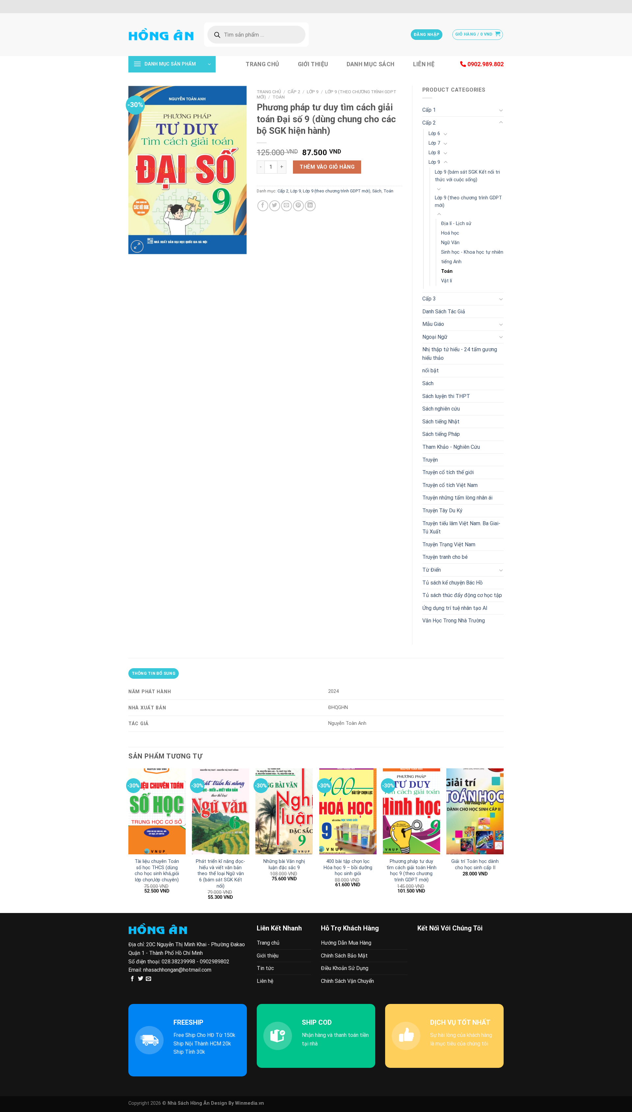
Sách (377, 190)
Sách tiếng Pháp (441, 434)
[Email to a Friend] (286, 205)
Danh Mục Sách (371, 64)
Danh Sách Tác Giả (443, 311)
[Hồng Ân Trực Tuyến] (161, 35)
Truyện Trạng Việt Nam (448, 544)
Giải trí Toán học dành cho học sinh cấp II (475, 864)
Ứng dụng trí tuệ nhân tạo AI (454, 608)
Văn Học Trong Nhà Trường (453, 620)
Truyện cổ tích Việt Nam (450, 485)
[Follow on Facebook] (132, 979)
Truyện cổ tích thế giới (448, 472)
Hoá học (450, 233)
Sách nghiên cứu (441, 409)
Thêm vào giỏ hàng (327, 167)
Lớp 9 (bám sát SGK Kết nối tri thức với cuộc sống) (467, 176)
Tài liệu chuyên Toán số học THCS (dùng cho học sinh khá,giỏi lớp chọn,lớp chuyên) (157, 871)
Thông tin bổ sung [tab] (153, 673)
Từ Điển (431, 570)
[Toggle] (501, 110)
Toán (279, 97)
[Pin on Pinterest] (298, 205)
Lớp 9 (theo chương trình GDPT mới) (336, 190)
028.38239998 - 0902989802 (195, 961)
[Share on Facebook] (262, 205)
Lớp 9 (313, 91)
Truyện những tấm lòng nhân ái (457, 498)
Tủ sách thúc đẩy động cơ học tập (462, 595)
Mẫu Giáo (433, 324)
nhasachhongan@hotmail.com (177, 970)
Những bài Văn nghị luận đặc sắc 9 (284, 864)
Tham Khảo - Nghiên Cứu (451, 447)
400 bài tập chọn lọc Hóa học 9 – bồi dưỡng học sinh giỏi (348, 867)
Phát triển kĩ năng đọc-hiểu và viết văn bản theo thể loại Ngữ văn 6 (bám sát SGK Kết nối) (220, 874)
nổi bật (430, 370)
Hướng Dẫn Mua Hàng (346, 943)
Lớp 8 (434, 153)
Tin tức (265, 968)
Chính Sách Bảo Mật (344, 956)
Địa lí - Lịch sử (456, 223)
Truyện (430, 460)
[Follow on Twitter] (140, 979)
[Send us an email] (148, 979)
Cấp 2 (294, 91)
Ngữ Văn (450, 242)
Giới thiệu (313, 64)
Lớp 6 (434, 133)
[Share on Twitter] (274, 205)
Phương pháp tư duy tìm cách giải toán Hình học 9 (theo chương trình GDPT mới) (411, 871)
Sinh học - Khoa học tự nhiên (472, 252)
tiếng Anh (451, 262)
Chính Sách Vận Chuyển (347, 981)
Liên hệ (423, 64)
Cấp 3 (429, 299)
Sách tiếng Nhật (441, 421)
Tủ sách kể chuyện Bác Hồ (452, 583)
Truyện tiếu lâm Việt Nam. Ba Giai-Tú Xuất (461, 527)
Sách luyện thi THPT (446, 396)
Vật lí (446, 281)
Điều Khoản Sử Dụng (344, 968)
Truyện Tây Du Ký (442, 510)
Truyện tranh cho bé (445, 557)
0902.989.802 (485, 64)
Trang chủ (262, 64)
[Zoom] (137, 246)
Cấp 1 (429, 110)
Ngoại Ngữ (434, 337)
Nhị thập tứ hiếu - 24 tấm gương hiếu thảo (459, 353)
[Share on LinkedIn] (310, 205)
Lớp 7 (434, 143)
